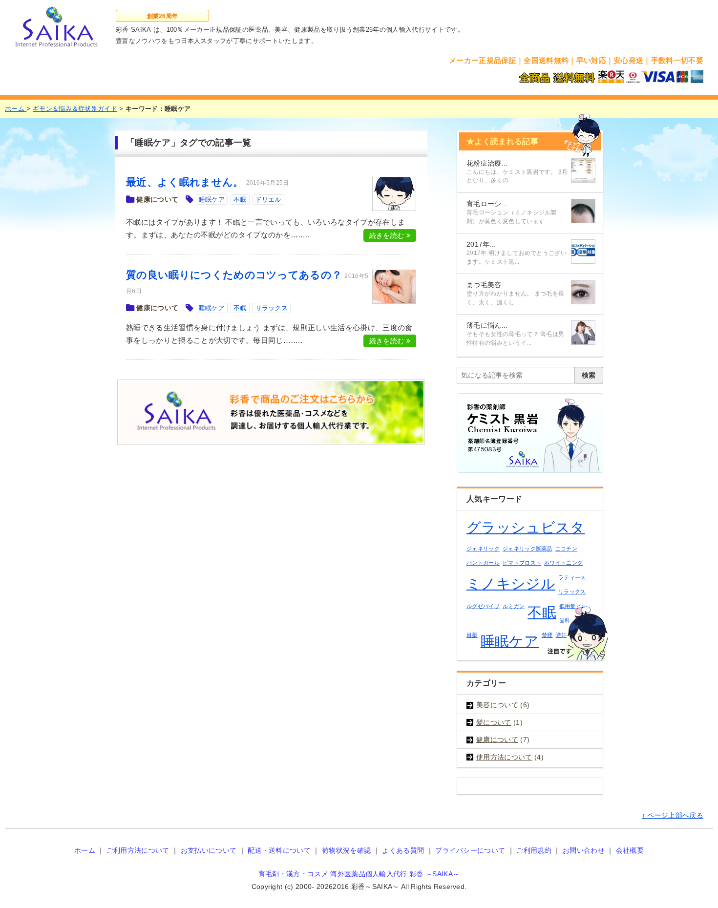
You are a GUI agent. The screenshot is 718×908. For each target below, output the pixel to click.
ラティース (572, 577)
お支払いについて (209, 850)
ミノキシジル (510, 583)
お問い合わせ (584, 850)
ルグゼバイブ (483, 606)
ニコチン (566, 548)
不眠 (240, 199)
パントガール (483, 563)
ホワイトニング (563, 563)
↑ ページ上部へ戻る (672, 815)
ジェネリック (483, 548)
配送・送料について (279, 850)
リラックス (271, 308)
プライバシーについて (470, 850)
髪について (493, 722)
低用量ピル (573, 606)
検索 (588, 375)
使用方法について (504, 757)
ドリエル (268, 199)
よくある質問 (403, 850)
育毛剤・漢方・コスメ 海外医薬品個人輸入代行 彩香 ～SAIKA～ (359, 874)
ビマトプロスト (522, 563)
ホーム (84, 850)
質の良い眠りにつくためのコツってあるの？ (234, 274)
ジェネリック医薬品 (527, 548)
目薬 (472, 635)
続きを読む (387, 235)
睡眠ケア (212, 199)
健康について (157, 199)
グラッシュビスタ (525, 527)
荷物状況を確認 (346, 850)
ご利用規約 (533, 850)
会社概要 (630, 850)
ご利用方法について (137, 850)
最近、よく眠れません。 (185, 182)
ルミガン (514, 606)
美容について (497, 705)
